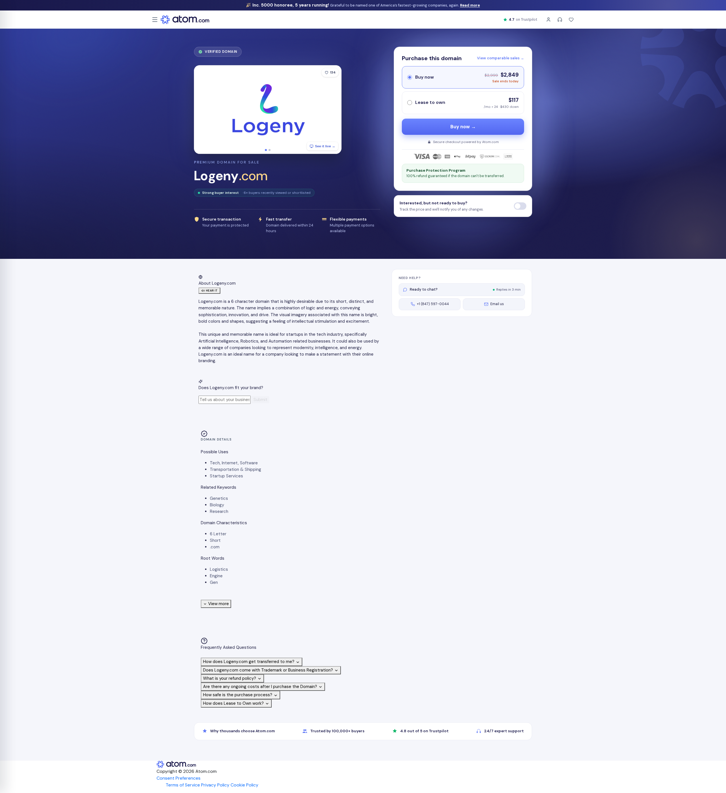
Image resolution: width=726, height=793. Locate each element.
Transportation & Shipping (235, 469)
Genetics (219, 498)
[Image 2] (270, 150)
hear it (212, 290)
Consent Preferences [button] (179, 778)
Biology (217, 505)
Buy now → (463, 127)
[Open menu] (155, 19)
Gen (214, 582)
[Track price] (520, 206)
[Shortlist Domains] (571, 19)
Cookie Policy (244, 785)
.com (215, 547)
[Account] (548, 19)
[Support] (560, 19)
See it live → (325, 146)
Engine (216, 576)
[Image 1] (266, 150)
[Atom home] (185, 19)
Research (219, 511)
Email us (497, 304)
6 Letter (218, 534)
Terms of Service (183, 785)
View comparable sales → (500, 58)
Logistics (219, 569)
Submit (260, 399)
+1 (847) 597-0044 (433, 304)
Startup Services (226, 476)
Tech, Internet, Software (234, 463)
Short (215, 540)
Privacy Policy (215, 785)
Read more (470, 5)
